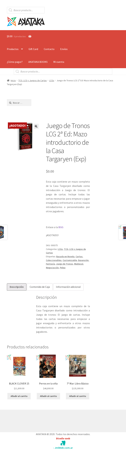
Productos (13, 49)
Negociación (52, 267)
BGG (60, 227)
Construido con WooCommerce (24, 420)
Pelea (62, 267)
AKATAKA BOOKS (38, 61)
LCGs (51, 80)
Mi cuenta (58, 61)
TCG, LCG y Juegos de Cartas (32, 80)
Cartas (79, 256)
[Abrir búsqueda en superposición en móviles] (26, 10)
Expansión (83, 260)
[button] (36, 126)
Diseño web (63, 438)
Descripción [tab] (17, 286)
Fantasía (50, 263)
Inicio (13, 80)
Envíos (64, 49)
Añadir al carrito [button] (19, 396)
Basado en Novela (65, 256)
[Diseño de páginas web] (63, 443)
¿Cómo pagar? (15, 61)
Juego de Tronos (64, 263)
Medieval (78, 263)
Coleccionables (54, 260)
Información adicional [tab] (68, 286)
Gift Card (33, 49)
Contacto (49, 49)
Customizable (70, 260)
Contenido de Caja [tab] (40, 286)
